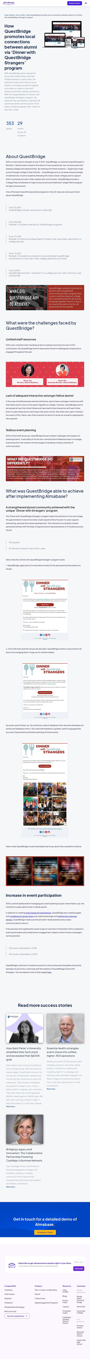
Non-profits (20, 15)
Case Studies (9, 15)
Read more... (11, 1106)
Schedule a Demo (45, 1232)
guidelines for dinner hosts (21, 916)
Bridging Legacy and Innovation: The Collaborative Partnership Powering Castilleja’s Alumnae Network (24, 1155)
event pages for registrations (38, 913)
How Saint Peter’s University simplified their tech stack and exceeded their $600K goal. (23, 1054)
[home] (9, 3)
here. (49, 972)
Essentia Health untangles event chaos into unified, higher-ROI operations (63, 1052)
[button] (85, 3)
